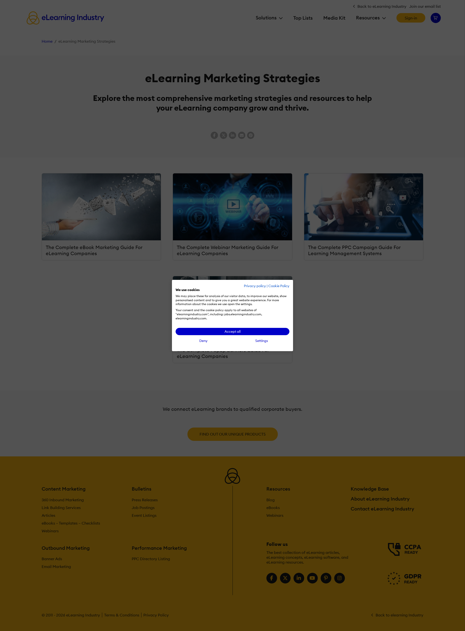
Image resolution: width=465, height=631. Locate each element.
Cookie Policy (278, 286)
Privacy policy (255, 286)
